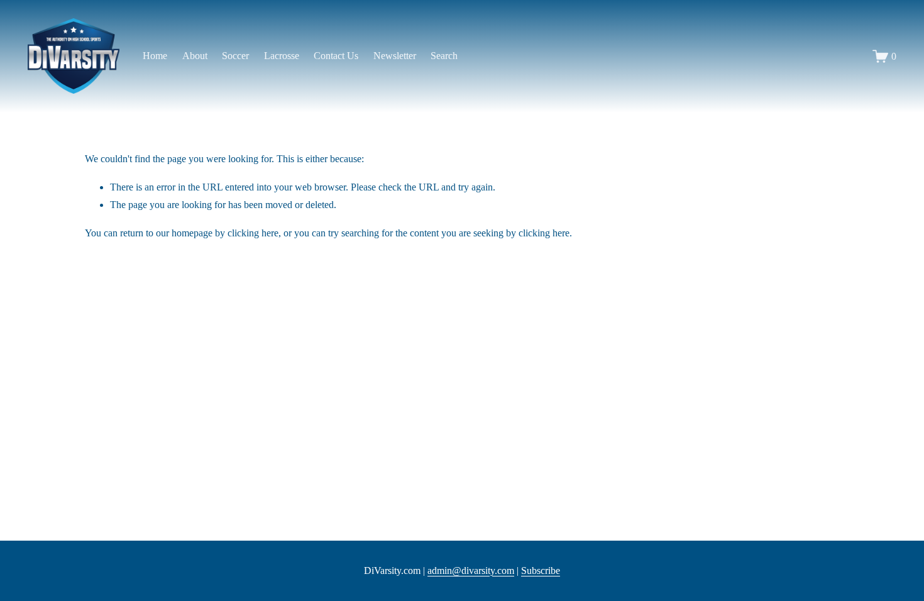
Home (155, 55)
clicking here (253, 233)
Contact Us (336, 55)
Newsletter (394, 55)
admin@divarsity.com (470, 570)
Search (444, 55)
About (194, 55)
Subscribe (540, 570)
